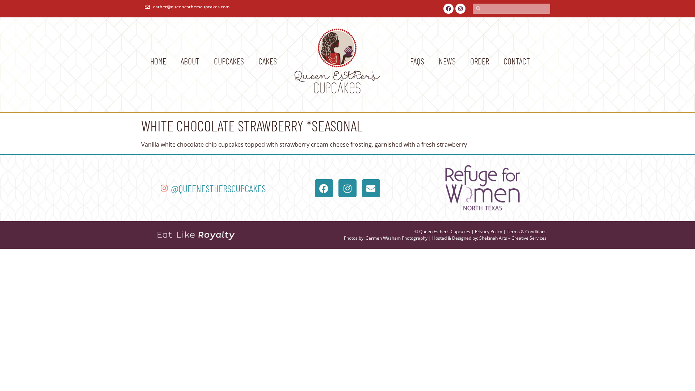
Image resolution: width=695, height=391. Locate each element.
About (190, 61)
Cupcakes (229, 61)
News (447, 61)
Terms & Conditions (527, 231)
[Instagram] (460, 9)
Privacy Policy (488, 231)
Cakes (267, 61)
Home (158, 61)
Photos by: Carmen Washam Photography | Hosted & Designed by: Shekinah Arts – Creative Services (445, 238)
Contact (517, 61)
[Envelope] (371, 188)
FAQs (417, 61)
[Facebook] (448, 9)
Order (479, 61)
